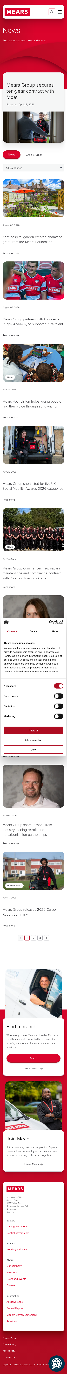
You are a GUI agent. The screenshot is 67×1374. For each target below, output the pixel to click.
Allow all (33, 730)
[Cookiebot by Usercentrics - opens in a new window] (49, 622)
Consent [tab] (12, 631)
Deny (33, 749)
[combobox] (33, 167)
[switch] (58, 696)
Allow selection (33, 740)
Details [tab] (34, 631)
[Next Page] (46, 937)
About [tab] (55, 631)
